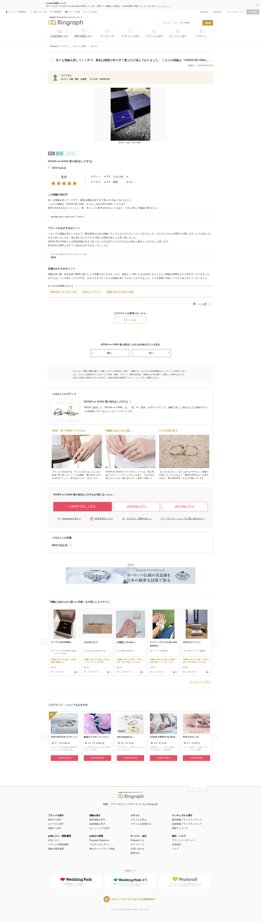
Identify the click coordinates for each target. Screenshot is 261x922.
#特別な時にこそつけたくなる (63, 292)
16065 (100, 743)
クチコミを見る (138, 819)
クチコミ (130, 36)
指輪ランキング (180, 828)
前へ (109, 353)
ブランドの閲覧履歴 (58, 844)
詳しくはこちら (164, 6)
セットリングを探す (99, 828)
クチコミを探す (80, 46)
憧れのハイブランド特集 (102, 848)
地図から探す (55, 828)
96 (197, 743)
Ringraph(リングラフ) (59, 46)
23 (164, 743)
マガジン (201, 36)
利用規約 (176, 844)
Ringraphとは (137, 840)
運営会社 (135, 853)
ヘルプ (175, 848)
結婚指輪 (253, 12)
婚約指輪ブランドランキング (187, 819)
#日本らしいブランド (91, 292)
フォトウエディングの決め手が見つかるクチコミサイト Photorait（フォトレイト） (185, 885)
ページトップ (200, 788)
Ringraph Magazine (99, 840)
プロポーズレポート (99, 844)
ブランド (154, 36)
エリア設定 (92, 12)
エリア (178, 36)
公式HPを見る (64, 758)
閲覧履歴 (57, 12)
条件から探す (55, 819)
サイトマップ (137, 844)
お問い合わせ (137, 848)
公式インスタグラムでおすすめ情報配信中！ (134, 899)
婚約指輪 (83, 36)
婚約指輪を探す (97, 819)
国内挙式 (204, 12)
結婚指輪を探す (97, 824)
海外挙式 (217, 12)
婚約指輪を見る (185, 506)
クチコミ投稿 (74, 12)
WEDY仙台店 (59, 168)
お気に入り (53, 840)
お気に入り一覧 (40, 12)
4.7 (56, 743)
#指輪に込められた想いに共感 (120, 292)
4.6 (89, 743)
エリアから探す (56, 824)
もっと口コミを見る (200, 681)
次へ (151, 353)
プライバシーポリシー (183, 840)
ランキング (107, 36)
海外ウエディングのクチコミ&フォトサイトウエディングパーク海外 (130, 885)
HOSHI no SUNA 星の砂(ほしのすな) (70, 161)
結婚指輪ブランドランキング (187, 824)
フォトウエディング (235, 12)
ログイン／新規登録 (17, 12)
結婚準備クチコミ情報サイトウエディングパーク (76, 885)
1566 (66, 743)
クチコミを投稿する (140, 824)
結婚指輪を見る (137, 506)
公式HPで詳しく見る (82, 506)
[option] (64, 642)
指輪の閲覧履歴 (56, 848)
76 (131, 743)
